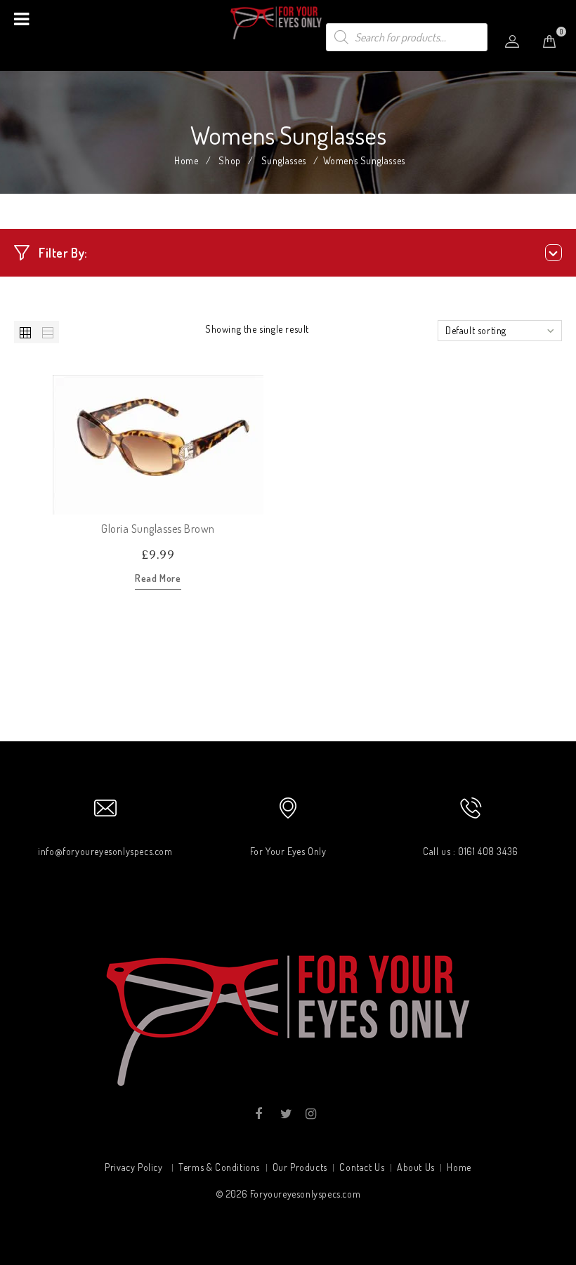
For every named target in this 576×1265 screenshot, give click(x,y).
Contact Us (361, 1167)
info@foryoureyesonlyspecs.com (105, 851)
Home (186, 160)
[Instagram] (310, 1114)
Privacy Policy (133, 1167)
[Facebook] (259, 1114)
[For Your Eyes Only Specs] (288, 22)
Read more (158, 578)
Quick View (252, 503)
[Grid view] (25, 332)
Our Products (300, 1167)
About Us (416, 1167)
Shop (229, 160)
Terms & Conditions (219, 1167)
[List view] (47, 332)
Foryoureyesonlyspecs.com (305, 1194)
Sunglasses (283, 160)
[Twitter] (285, 1114)
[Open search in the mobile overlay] (406, 37)
